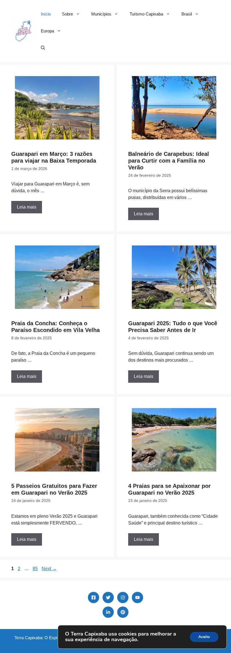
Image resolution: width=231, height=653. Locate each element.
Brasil (186, 14)
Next (49, 568)
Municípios (101, 14)
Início (46, 14)
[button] (43, 47)
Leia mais (26, 207)
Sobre (67, 14)
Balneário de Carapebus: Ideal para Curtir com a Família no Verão (168, 161)
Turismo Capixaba (146, 14)
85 (35, 568)
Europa (47, 30)
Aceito (204, 636)
